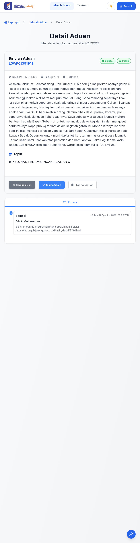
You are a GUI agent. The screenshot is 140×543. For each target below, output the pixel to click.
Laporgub (14, 22)
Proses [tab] (72, 202)
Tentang (82, 5)
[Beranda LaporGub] (18, 6)
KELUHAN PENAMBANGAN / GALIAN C (41, 162)
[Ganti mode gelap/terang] (111, 6)
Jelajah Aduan (61, 5)
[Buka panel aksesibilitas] (131, 534)
